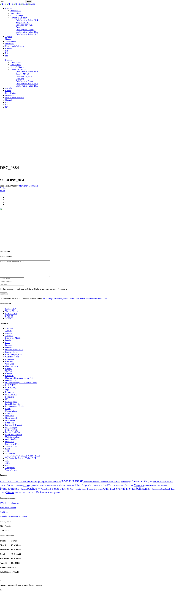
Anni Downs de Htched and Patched (11, 482)
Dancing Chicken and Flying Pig (18, 378)
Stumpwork (10, 453)
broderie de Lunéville (14, 350)
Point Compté (11, 427)
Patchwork (9, 423)
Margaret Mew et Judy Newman (155, 485)
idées (7, 399)
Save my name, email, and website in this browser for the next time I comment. (35, 289)
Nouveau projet (11, 418)
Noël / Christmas (21, 489)
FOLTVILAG (11, 394)
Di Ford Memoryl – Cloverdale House (21, 383)
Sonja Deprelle (165, 489)
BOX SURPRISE (72, 481)
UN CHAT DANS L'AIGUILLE (25, 493)
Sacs (153, 489)
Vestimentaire (42, 492)
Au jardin (9, 335)
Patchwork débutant (13, 425)
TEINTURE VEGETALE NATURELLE (22, 456)
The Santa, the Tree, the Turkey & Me (21, 458)
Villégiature (10, 467)
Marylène (23, 186)
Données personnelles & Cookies (14, 516)
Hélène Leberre (51, 485)
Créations (9, 373)
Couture (8, 368)
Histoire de (43, 485)
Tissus (7, 463)
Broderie (8, 347)
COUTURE (157, 482)
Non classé (9, 416)
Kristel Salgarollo (12, 404)
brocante (8, 345)
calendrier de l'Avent (110, 481)
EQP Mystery (11, 387)
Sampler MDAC (12, 444)
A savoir (8, 331)
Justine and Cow (68, 485)
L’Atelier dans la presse (9, 503)
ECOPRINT (10, 385)
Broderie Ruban (11, 352)
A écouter (9, 328)
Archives (3, 512)
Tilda (7, 460)
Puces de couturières (13, 434)
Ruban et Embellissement (135, 488)
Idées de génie (11, 401)
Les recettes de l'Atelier (15, 406)
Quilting (100, 489)
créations (165, 482)
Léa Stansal (128, 485)
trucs (7, 465)
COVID (8, 371)
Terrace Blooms (11, 311)
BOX (7, 342)
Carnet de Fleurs (12, 357)
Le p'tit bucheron (97, 485)
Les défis (107, 485)
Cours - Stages (141, 481)
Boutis (8, 340)
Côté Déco (9, 364)
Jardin (59, 485)
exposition (34, 485)
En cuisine (19, 485)
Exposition (9, 392)
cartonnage (9, 359)
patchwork (33, 488)
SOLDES (9, 318)
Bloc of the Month (12, 338)
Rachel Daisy (10, 309)
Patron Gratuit (46, 489)
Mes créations (11, 411)
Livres (7, 408)
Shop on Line (11, 446)
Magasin (139, 485)
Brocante (87, 481)
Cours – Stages (11, 366)
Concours (9, 361)
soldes (7, 451)
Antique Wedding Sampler (34, 481)
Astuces (8, 333)
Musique (8, 413)
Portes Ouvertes (11, 430)
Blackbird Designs (54, 482)
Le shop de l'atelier (117, 485)
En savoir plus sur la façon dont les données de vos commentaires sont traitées (75, 298)
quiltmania (9, 441)
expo (7, 390)
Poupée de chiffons (13, 432)
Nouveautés (10, 420)
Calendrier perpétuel (13, 354)
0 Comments (32, 186)
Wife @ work (11, 470)
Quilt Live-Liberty (12, 437)
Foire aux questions (8, 507)
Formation (9, 397)
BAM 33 (9, 316)
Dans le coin (10, 380)
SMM (7, 449)
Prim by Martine (76, 489)
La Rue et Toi (11, 313)
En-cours (10, 485)
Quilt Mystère (11, 439)
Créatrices (9, 375)
